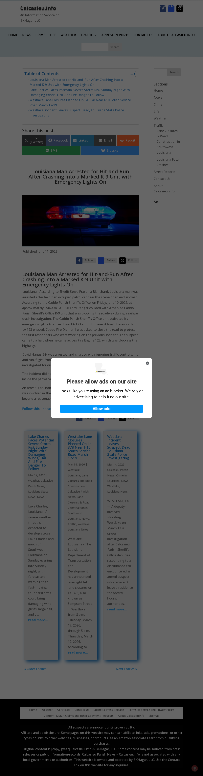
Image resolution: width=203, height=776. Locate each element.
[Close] (147, 363)
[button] (101, 409)
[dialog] (101, 388)
